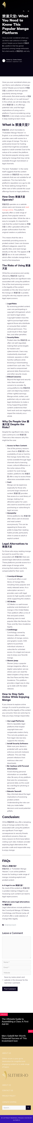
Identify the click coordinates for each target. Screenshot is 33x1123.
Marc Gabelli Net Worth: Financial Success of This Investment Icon (14, 1038)
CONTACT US (7, 1090)
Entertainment (10, 925)
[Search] (28, 1108)
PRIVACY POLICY (8, 1096)
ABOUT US (6, 1085)
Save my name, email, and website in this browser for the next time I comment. (16, 980)
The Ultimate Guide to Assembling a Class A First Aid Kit (15, 1021)
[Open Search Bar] (23, 11)
